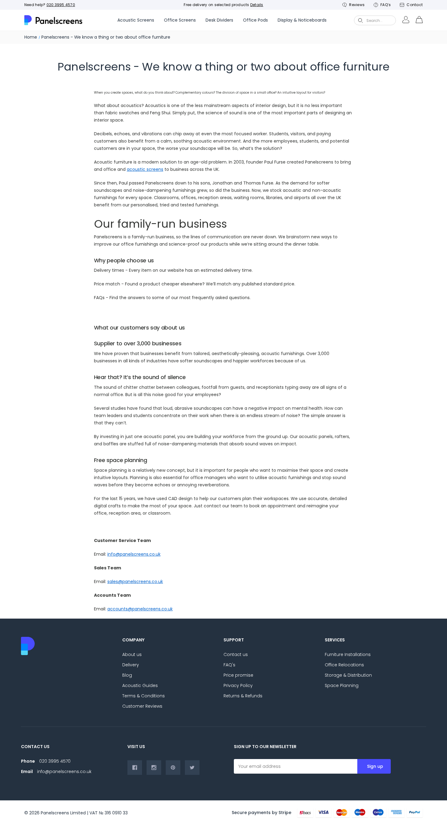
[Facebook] (134, 767)
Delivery (130, 665)
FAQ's (229, 665)
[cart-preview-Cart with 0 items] (419, 20)
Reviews (357, 4)
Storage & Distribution (348, 675)
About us (132, 654)
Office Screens (180, 20)
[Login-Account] (405, 20)
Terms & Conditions (143, 696)
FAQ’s (385, 4)
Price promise (238, 675)
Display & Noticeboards (302, 20)
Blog (127, 675)
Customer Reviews (142, 706)
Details (256, 4)
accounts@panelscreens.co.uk (140, 609)
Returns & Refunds (243, 696)
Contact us (236, 654)
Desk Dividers (219, 20)
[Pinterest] (173, 767)
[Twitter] (192, 767)
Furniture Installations (348, 654)
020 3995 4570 (61, 4)
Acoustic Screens (135, 20)
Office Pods (255, 20)
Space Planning (342, 685)
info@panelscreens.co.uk (134, 554)
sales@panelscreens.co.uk (135, 581)
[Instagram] (154, 767)
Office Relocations (344, 665)
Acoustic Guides (140, 685)
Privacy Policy (238, 685)
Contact (415, 4)
